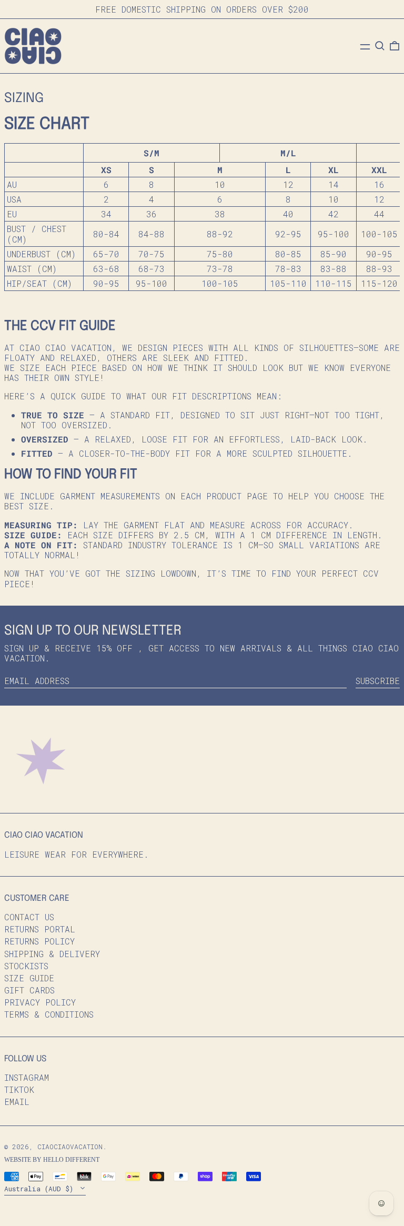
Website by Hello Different (51, 1159)
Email (16, 1102)
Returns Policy (39, 941)
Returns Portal (39, 928)
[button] (380, 45)
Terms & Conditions (49, 1014)
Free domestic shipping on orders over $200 (202, 9)
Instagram (26, 1077)
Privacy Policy (40, 1002)
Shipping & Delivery (52, 953)
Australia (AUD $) (40, 1188)
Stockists (26, 965)
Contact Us (29, 916)
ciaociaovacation (70, 1146)
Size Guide (29, 977)
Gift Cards (29, 990)
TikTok (19, 1089)
